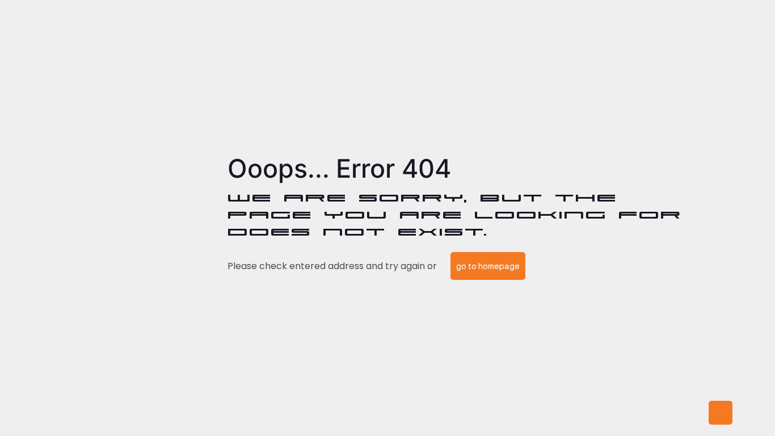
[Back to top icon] (720, 413)
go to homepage (488, 266)
